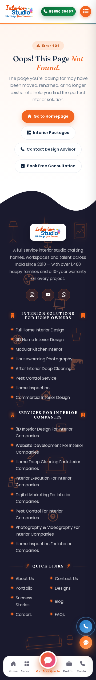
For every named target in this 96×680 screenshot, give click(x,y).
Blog (59, 601)
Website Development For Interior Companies (49, 449)
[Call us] (85, 626)
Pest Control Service (36, 378)
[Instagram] (32, 295)
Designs (63, 588)
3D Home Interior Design (40, 339)
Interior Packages (51, 132)
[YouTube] (48, 295)
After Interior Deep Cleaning (43, 368)
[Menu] (85, 11)
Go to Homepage (51, 116)
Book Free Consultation (51, 166)
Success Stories (24, 601)
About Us (25, 578)
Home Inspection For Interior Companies (43, 547)
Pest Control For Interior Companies (39, 514)
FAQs (60, 614)
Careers (24, 614)
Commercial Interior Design (43, 397)
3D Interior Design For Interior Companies (44, 432)
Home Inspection (33, 388)
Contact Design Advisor (51, 149)
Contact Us (66, 578)
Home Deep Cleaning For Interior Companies (48, 465)
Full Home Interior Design (40, 330)
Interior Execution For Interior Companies (43, 481)
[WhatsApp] (64, 295)
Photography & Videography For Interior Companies (48, 531)
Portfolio (24, 588)
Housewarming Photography (44, 359)
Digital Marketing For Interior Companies (43, 498)
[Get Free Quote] (85, 642)
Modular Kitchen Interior (39, 349)
